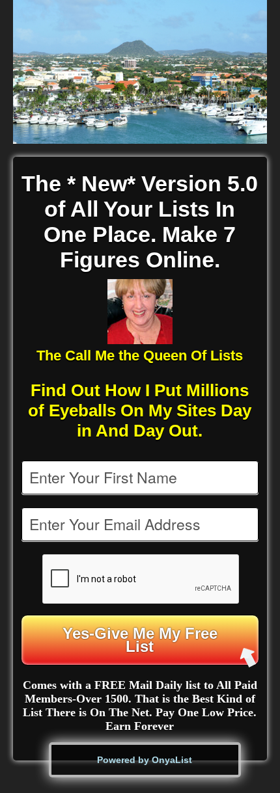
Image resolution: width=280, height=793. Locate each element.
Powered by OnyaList (144, 760)
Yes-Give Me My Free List (140, 640)
